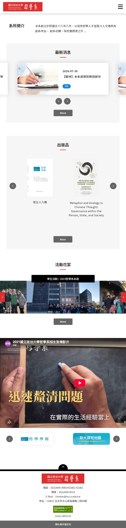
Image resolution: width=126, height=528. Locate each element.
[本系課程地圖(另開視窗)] (91, 439)
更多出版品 (63, 239)
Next (67, 101)
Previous (58, 101)
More (63, 113)
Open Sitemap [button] (63, 466)
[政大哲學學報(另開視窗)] (35, 439)
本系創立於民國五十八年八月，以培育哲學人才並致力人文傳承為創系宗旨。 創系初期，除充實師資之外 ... (75, 28)
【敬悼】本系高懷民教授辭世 (82, 76)
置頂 (66, 86)
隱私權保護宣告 (63, 524)
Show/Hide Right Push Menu (120, 6)
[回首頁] (22, 6)
